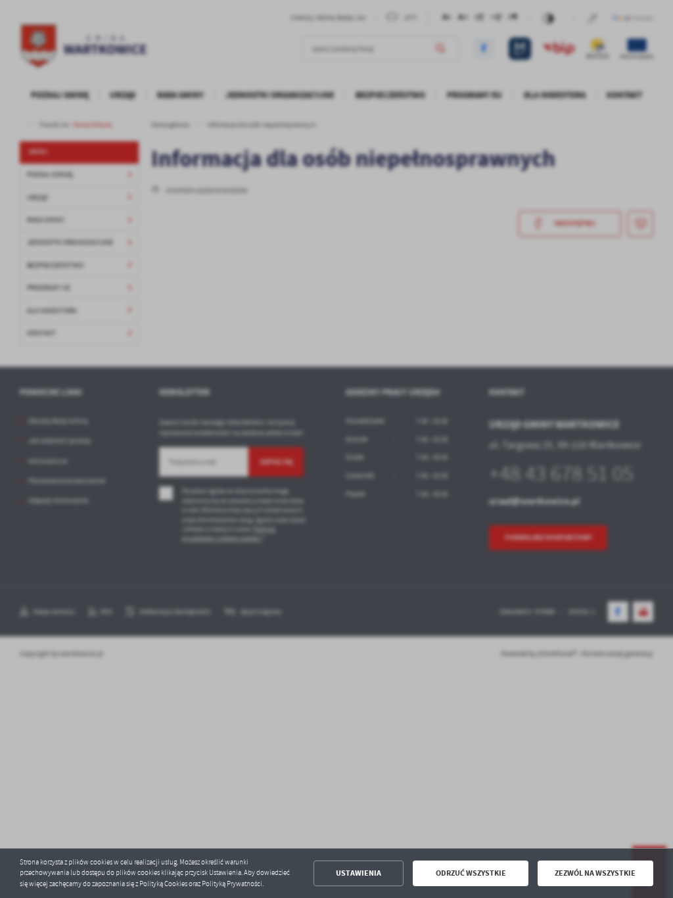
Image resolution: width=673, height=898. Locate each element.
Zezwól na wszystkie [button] (595, 873)
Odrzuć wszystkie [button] (471, 873)
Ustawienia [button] (358, 873)
